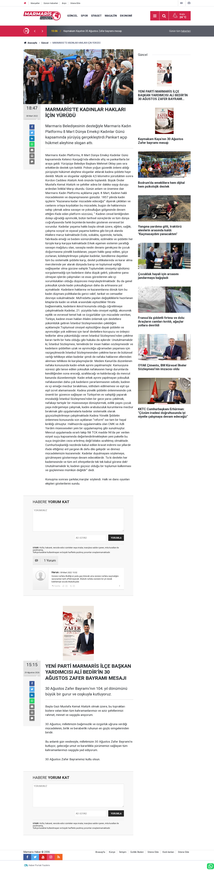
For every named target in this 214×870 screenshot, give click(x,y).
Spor (84, 15)
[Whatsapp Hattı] (210, 866)
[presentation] (35, 31)
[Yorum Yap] (31, 161)
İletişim (122, 852)
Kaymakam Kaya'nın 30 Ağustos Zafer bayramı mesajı (92, 31)
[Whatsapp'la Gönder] (31, 144)
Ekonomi (126, 15)
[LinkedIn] (31, 138)
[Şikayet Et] (119, 586)
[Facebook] (31, 126)
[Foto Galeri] (189, 3)
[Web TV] (181, 3)
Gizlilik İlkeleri (137, 852)
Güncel (72, 15)
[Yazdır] (31, 155)
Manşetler (35, 3)
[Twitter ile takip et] (35, 857)
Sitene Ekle (75, 3)
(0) (66, 586)
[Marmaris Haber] (42, 15)
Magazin (111, 15)
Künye (112, 852)
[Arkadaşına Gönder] (31, 150)
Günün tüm (180, 31)
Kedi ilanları (168, 852)
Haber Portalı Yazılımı (39, 865)
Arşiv (64, 3)
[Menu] (155, 16)
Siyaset (96, 15)
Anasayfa (100, 852)
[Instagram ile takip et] (51, 857)
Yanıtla (57, 586)
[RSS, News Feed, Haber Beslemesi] (59, 857)
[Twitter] (31, 132)
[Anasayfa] (25, 3)
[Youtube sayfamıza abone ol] (43, 857)
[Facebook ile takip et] (27, 857)
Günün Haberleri (51, 3)
